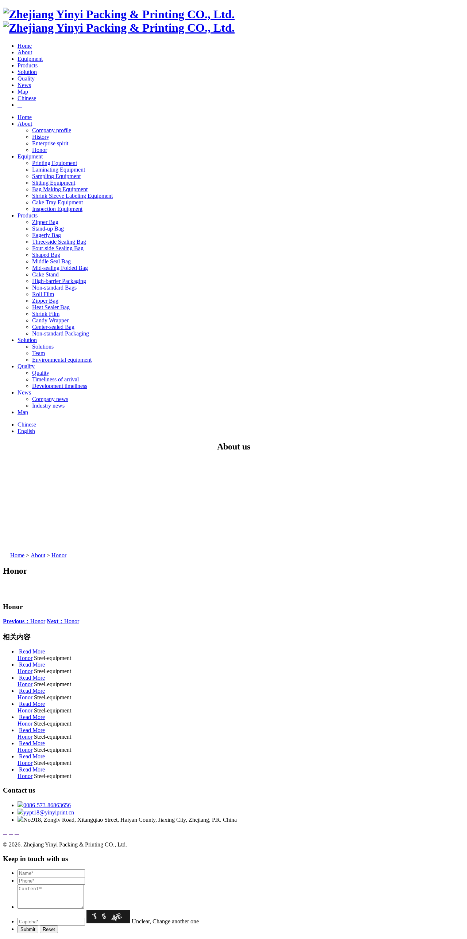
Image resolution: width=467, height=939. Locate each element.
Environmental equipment (62, 360)
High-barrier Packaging (59, 281)
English (26, 431)
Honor (39, 150)
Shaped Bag (46, 255)
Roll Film (43, 294)
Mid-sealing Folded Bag (60, 268)
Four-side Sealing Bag (58, 248)
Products (28, 65)
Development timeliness (59, 386)
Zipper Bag (45, 222)
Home (25, 46)
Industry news (48, 405)
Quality (26, 78)
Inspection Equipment (57, 209)
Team (38, 353)
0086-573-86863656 (47, 805)
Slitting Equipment (53, 183)
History (40, 137)
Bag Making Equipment (60, 189)
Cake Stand (45, 274)
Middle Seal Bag (51, 261)
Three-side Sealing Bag (59, 242)
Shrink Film (45, 314)
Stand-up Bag (48, 228)
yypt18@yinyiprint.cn (48, 812)
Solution (27, 72)
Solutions (43, 346)
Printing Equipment (54, 163)
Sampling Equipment (56, 176)
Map (23, 92)
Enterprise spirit (50, 143)
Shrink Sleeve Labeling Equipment (72, 196)
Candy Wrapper (50, 320)
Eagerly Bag (46, 235)
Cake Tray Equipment (57, 202)
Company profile (51, 130)
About (25, 52)
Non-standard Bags (54, 287)
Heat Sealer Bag (51, 307)
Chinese (27, 98)
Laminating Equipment (58, 169)
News (24, 85)
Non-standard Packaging (60, 333)
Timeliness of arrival (55, 379)
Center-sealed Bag (53, 327)
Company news (50, 399)
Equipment (30, 59)
